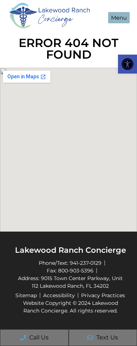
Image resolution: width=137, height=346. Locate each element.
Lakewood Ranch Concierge (70, 250)
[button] (127, 64)
